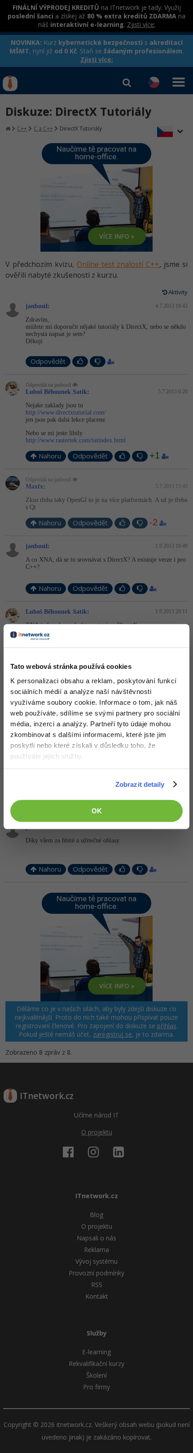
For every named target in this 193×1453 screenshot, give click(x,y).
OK (97, 811)
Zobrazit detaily (140, 784)
